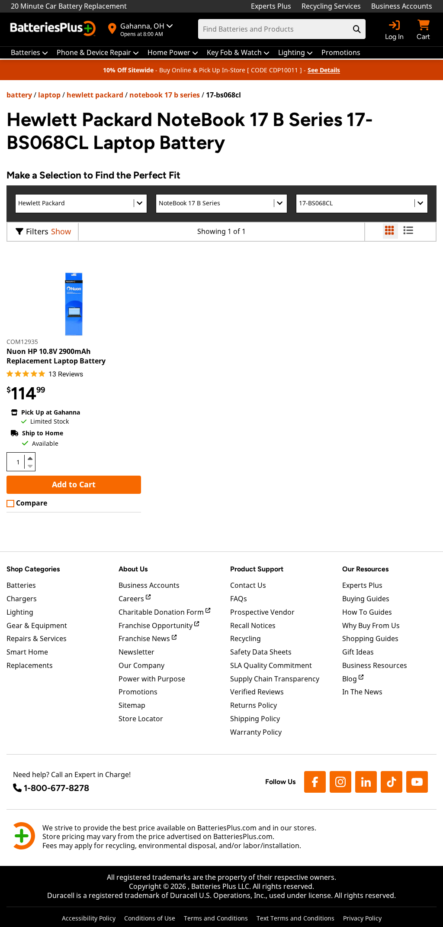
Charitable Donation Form (162, 612)
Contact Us (248, 585)
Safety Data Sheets (261, 652)
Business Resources (374, 665)
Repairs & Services (36, 638)
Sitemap (132, 705)
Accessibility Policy (89, 918)
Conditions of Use (149, 918)
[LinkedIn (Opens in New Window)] (366, 782)
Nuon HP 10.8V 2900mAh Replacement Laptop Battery (56, 356)
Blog (350, 679)
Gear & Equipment (36, 625)
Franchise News (145, 638)
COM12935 (22, 341)
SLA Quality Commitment (271, 665)
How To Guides (367, 612)
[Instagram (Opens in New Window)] (340, 782)
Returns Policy (253, 705)
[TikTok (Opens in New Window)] (391, 782)
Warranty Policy (256, 732)
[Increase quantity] (30, 458)
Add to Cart (74, 484)
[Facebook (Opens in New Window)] (315, 782)
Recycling (245, 638)
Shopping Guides (370, 638)
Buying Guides (365, 598)
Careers (132, 598)
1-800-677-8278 (56, 788)
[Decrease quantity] (30, 465)
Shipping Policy (255, 718)
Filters (37, 231)
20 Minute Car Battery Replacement (69, 6)
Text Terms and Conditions (295, 918)
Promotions (138, 692)
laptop (49, 95)
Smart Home (27, 652)
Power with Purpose (152, 679)
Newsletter (136, 652)
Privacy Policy (362, 918)
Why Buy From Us (371, 625)
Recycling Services (331, 6)
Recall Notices (253, 625)
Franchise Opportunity (156, 625)
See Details (324, 70)
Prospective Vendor (262, 612)
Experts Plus (271, 6)
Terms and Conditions (216, 918)
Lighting (19, 612)
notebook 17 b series (164, 95)
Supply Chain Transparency (274, 679)
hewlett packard (95, 95)
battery (19, 95)
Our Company (141, 665)
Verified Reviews (257, 692)
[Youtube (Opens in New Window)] (417, 782)
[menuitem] (29, 52)
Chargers (21, 598)
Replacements (29, 665)
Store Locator (141, 718)
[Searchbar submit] (357, 29)
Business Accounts (401, 6)
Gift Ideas (358, 652)
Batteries (21, 585)
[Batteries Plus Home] (54, 29)
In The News (362, 692)
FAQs (238, 598)
